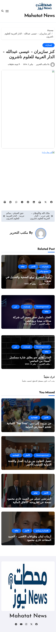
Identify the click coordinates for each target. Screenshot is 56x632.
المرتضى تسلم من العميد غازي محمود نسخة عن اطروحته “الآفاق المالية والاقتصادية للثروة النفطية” (29, 502)
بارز (15, 307)
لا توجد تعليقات (14, 64)
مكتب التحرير (19, 233)
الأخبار (33, 267)
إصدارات (48, 45)
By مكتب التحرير (42, 64)
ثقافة (23, 267)
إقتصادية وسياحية (42, 531)
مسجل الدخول (37, 381)
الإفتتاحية (34, 418)
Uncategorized (42, 307)
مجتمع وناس (43, 271)
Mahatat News (39, 15)
